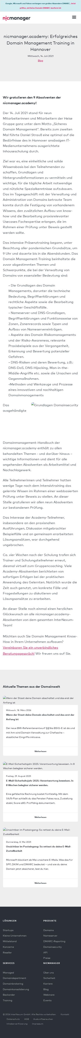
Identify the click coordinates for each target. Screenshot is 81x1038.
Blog (40, 60)
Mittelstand (10, 941)
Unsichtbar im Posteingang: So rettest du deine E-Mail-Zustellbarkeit (38, 848)
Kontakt (65, 1014)
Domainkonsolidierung (16, 989)
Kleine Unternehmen (15, 935)
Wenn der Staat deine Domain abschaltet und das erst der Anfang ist (40, 717)
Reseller (7, 952)
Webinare (48, 994)
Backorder (9, 994)
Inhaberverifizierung (17, 1023)
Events (47, 1000)
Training (7, 1000)
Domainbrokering (13, 983)
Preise (46, 957)
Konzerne (8, 946)
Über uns (48, 972)
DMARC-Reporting (54, 941)
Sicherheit (49, 977)
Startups (8, 930)
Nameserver (50, 935)
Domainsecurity (52, 946)
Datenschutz (13, 1019)
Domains (48, 930)
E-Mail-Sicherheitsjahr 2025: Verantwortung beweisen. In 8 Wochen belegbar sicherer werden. (39, 783)
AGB (26, 1019)
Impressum (37, 1023)
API (45, 952)
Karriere (48, 983)
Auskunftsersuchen (43, 1019)
